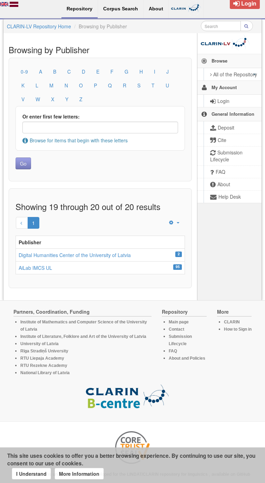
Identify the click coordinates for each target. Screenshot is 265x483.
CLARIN (232, 322)
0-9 (24, 71)
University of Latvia (39, 343)
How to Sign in (238, 329)
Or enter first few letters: (51, 116)
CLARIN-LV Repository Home (39, 26)
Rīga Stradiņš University (44, 351)
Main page (179, 322)
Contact (176, 329)
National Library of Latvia (45, 372)
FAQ (173, 351)
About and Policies (187, 358)
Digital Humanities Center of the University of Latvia (75, 255)
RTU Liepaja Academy (42, 358)
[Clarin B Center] (127, 398)
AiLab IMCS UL (35, 267)
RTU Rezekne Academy (43, 365)
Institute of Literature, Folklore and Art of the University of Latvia (83, 336)
